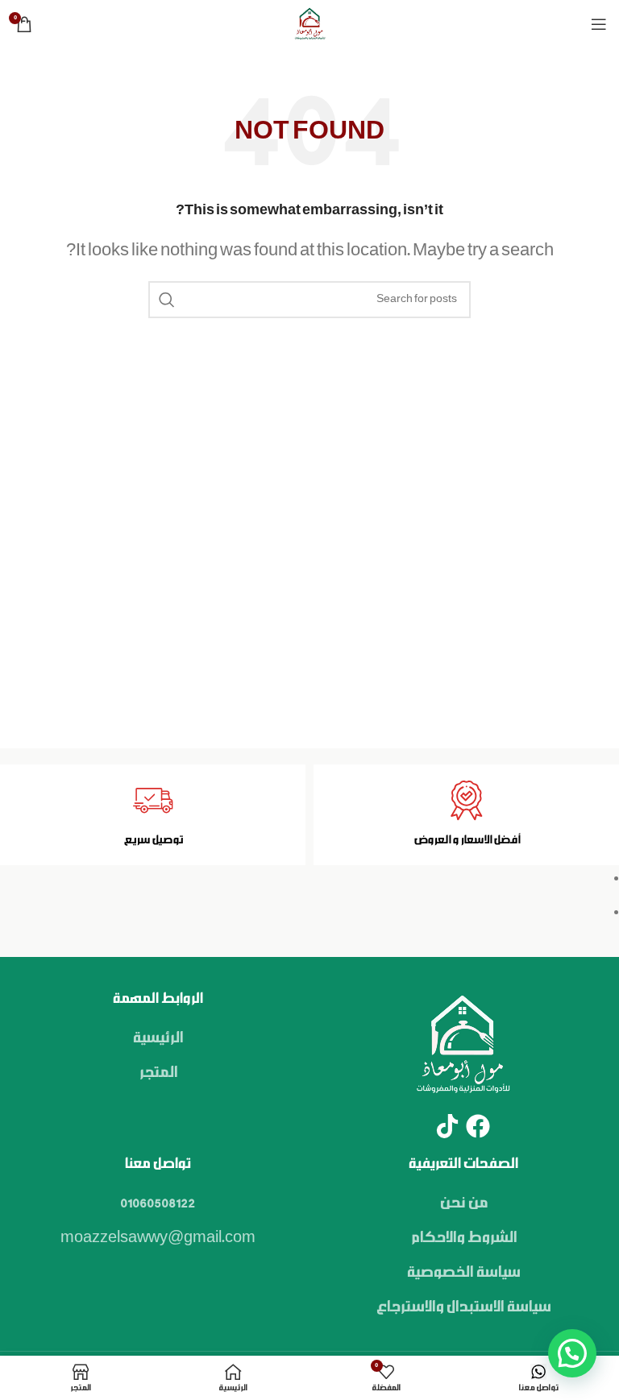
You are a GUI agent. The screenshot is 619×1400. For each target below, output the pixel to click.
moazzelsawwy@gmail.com (157, 1238)
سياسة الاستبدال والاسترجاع (463, 1307)
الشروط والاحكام (463, 1238)
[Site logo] (309, 24)
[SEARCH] (166, 299)
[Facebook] (478, 1126)
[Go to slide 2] (302, 912)
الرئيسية (157, 1038)
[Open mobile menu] (599, 24)
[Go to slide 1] (302, 878)
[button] (572, 1353)
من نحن (463, 1203)
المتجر (158, 1073)
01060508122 (157, 1203)
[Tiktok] (447, 1126)
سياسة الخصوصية (463, 1272)
